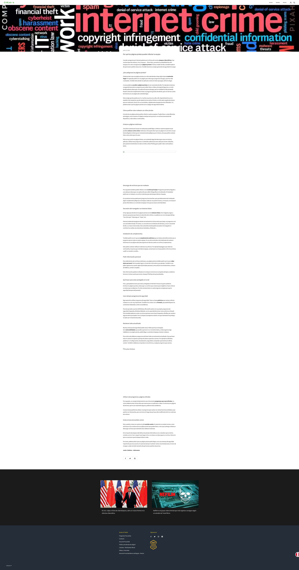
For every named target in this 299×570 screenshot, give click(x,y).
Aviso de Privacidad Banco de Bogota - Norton (131, 553)
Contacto (121, 539)
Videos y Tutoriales (124, 550)
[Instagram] (158, 536)
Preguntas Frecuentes (125, 536)
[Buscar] (294, 2)
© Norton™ (9, 566)
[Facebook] (151, 536)
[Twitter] (154, 536)
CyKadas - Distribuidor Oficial (127, 548)
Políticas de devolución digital (127, 545)
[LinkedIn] (162, 536)
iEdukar (284, 2)
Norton (271, 2)
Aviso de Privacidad (124, 542)
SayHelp (278, 2)
